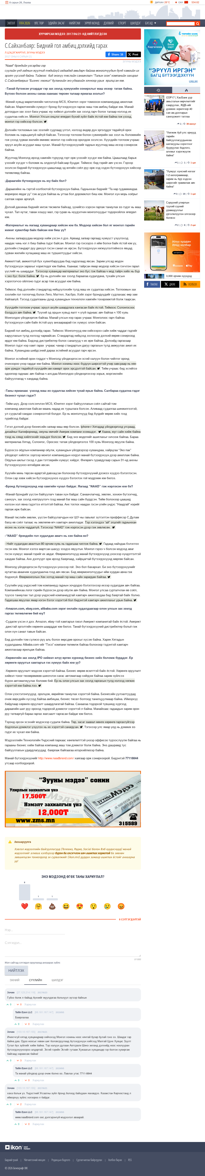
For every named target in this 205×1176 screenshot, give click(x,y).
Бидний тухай (11, 1160)
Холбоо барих (115, 1160)
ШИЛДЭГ (135, 23)
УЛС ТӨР (39, 23)
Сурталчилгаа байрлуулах (89, 1160)
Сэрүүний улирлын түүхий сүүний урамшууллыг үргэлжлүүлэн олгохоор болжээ (180, 209)
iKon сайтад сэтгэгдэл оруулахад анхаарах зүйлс (32, 962)
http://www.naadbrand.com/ (56, 758)
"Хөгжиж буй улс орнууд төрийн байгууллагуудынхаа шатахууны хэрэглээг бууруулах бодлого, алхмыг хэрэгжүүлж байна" (181, 143)
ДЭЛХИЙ (109, 23)
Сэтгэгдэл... (13, 942)
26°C (167, 2)
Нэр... (9, 930)
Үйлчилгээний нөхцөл (34, 1160)
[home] (31, 12)
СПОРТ (122, 23)
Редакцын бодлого (60, 1160)
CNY (180, 2)
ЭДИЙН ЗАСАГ (56, 23)
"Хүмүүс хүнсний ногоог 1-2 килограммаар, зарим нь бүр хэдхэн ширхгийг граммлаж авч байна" (180, 178)
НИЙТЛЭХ (16, 970)
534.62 (195, 2)
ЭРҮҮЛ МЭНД (91, 23)
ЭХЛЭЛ (11, 23)
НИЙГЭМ (74, 23)
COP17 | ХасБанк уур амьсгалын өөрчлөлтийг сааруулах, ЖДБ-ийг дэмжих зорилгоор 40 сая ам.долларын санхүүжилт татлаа (180, 106)
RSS (130, 1160)
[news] (154, 111)
